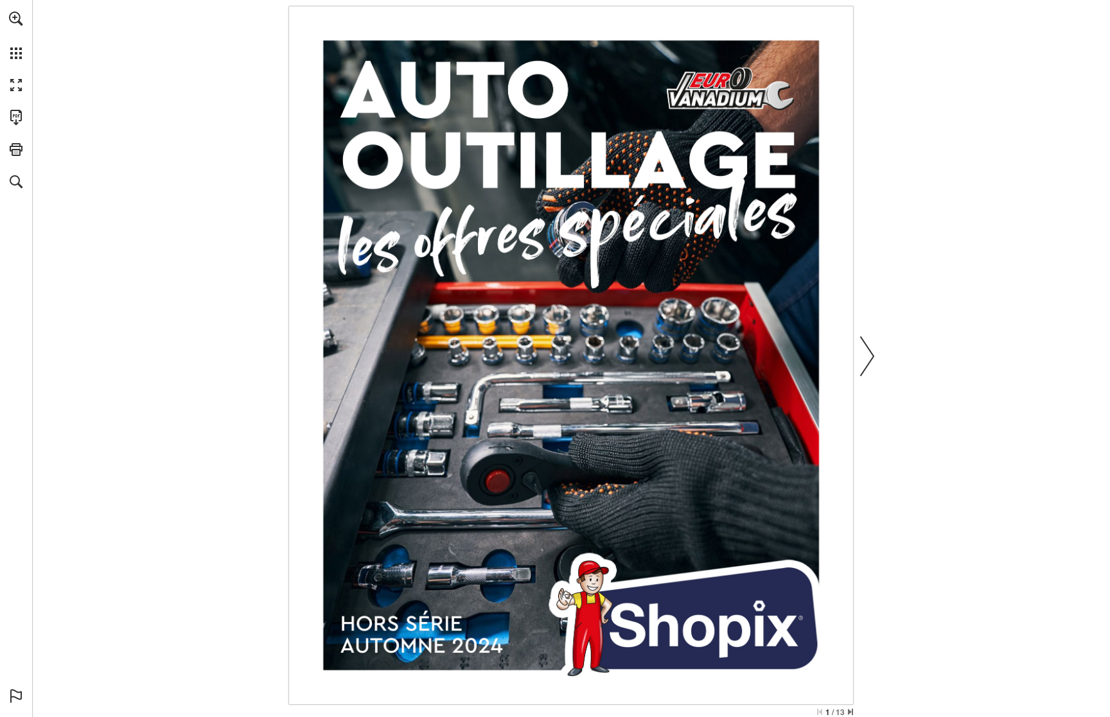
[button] (16, 19)
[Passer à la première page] (819, 712)
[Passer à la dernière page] (850, 712)
